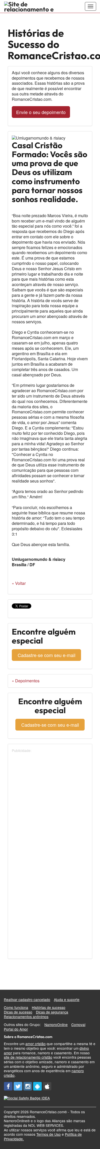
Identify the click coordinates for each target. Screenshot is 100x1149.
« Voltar (19, 583)
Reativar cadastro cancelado (27, 999)
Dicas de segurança (52, 1012)
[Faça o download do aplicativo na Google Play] (37, 1086)
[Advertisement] (50, 803)
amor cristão (35, 1043)
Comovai (78, 1024)
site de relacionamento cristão (28, 1057)
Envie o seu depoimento (41, 112)
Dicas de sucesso (18, 1012)
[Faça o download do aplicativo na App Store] (47, 1086)
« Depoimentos (25, 681)
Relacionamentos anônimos (26, 1016)
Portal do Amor (16, 1029)
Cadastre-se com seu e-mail (46, 655)
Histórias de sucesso (48, 1007)
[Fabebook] (8, 1086)
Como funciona (16, 1007)
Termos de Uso (48, 1134)
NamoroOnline (56, 1024)
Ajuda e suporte (66, 999)
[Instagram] (27, 1086)
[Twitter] (18, 1086)
